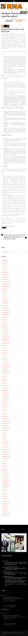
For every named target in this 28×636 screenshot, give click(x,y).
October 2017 (5, 506)
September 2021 (6, 399)
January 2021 (5, 418)
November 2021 (6, 395)
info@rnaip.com (6, 609)
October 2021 (5, 397)
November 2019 (6, 451)
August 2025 (5, 288)
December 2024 (5, 307)
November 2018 (6, 480)
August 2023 (5, 345)
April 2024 (4, 326)
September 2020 (6, 428)
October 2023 (5, 340)
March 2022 (5, 385)
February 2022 (5, 388)
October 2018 (5, 482)
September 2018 (6, 484)
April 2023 (4, 355)
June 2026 (4, 265)
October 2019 (5, 454)
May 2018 (4, 494)
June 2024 (4, 321)
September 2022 (6, 371)
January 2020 (5, 447)
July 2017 (4, 508)
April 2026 (4, 270)
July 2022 (4, 376)
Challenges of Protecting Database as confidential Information (12, 238)
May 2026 (4, 267)
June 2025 (4, 293)
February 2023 (5, 359)
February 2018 (5, 501)
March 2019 (5, 470)
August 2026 (5, 260)
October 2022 (5, 369)
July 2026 (4, 262)
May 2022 (4, 380)
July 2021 (4, 404)
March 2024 (5, 329)
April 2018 (4, 496)
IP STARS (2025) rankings (7, 573)
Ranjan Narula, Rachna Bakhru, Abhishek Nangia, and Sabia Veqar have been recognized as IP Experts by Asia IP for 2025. (15, 560)
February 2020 (5, 444)
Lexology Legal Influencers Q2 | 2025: (10, 563)
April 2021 (4, 411)
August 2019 (5, 458)
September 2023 (6, 343)
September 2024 (6, 314)
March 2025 (5, 300)
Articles (7, 19)
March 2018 (5, 499)
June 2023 (4, 350)
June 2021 (4, 406)
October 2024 (5, 312)
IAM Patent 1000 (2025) (7, 568)
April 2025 (4, 298)
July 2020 (4, 432)
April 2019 (4, 468)
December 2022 (5, 364)
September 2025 (6, 286)
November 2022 (6, 366)
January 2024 (5, 333)
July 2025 (4, 291)
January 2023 (5, 362)
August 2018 (5, 487)
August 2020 (5, 430)
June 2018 (4, 491)
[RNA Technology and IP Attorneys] (11, 7)
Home (3, 19)
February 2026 (5, 274)
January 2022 (5, 390)
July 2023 (4, 347)
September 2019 (6, 456)
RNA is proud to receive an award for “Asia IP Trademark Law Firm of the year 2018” (14, 235)
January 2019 (5, 475)
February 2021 (5, 416)
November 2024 (6, 310)
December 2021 (5, 392)
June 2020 (4, 435)
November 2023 (6, 338)
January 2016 (5, 510)
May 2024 (4, 324)
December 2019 (5, 449)
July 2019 (4, 461)
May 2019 (4, 465)
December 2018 (5, 477)
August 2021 (5, 402)
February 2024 (5, 331)
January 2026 (5, 277)
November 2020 (6, 423)
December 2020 (5, 421)
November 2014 (6, 513)
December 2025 (5, 279)
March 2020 (5, 442)
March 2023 (5, 357)
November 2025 (6, 281)
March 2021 (5, 414)
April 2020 (4, 440)
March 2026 (5, 272)
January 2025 (5, 305)
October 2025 (5, 284)
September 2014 (6, 515)
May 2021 (4, 409)
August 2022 (5, 373)
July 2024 (4, 319)
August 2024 (5, 317)
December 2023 (5, 336)
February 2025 (5, 303)
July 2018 (4, 489)
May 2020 (4, 437)
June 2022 (4, 378)
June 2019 (4, 463)
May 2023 (4, 352)
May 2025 (4, 295)
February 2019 (5, 473)
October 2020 (5, 425)
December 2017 (5, 503)
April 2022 (4, 383)
